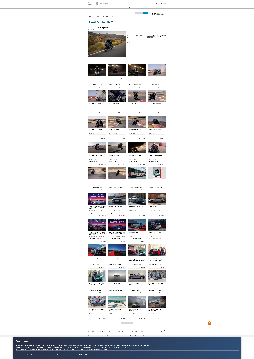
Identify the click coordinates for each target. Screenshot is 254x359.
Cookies (145, 336)
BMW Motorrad (121, 331)
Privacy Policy (133, 336)
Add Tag (139, 13)
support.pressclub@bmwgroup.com (156, 14)
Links (99, 336)
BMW (101, 331)
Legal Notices (120, 336)
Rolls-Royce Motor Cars (137, 331)
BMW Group (91, 331)
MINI (110, 331)
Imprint (109, 336)
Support (90, 336)
